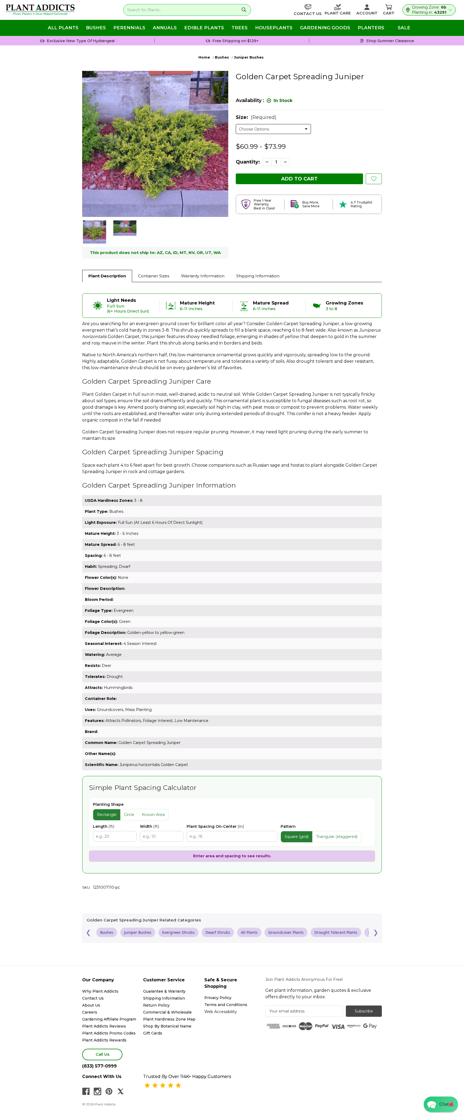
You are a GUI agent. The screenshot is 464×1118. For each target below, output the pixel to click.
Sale (404, 27)
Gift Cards (152, 1033)
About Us (91, 1005)
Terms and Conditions (225, 1004)
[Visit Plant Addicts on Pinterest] (109, 1091)
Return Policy (156, 1005)
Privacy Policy (217, 997)
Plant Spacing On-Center (215, 826)
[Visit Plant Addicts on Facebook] (86, 1091)
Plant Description (107, 275)
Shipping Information (258, 275)
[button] (441, 1104)
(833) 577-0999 (99, 1066)
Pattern (288, 826)
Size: (256, 117)
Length (103, 826)
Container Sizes (153, 275)
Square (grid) (297, 836)
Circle (129, 814)
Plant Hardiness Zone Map (169, 1019)
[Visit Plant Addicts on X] (120, 1091)
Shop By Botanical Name (167, 1026)
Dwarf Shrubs (217, 932)
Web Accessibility (220, 1011)
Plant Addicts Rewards (104, 1040)
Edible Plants (204, 27)
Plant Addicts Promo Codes (109, 1033)
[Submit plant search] (244, 10)
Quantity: (248, 162)
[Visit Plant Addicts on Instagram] (97, 1091)
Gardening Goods (325, 27)
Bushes (96, 27)
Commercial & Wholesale (167, 1012)
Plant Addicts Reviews (104, 1026)
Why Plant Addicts (100, 991)
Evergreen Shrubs (178, 932)
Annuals (165, 27)
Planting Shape (108, 804)
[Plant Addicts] (40, 10)
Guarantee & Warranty (164, 991)
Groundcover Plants (286, 932)
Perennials (129, 27)
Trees (239, 27)
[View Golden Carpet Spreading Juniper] (94, 232)
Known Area (153, 814)
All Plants (63, 27)
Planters (371, 27)
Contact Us (93, 998)
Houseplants (273, 27)
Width (149, 826)
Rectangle (107, 814)
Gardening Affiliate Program (109, 1019)
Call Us (102, 1054)
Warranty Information (202, 275)
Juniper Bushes (137, 932)
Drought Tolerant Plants (335, 932)
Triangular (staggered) (336, 836)
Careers (89, 1012)
